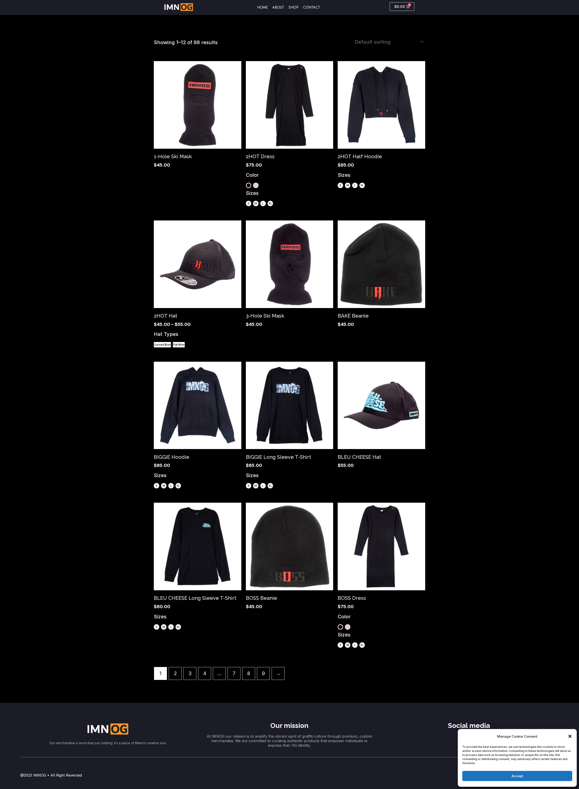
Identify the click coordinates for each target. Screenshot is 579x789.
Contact (311, 7)
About (278, 7)
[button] (570, 736)
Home (262, 7)
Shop (294, 7)
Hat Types (166, 334)
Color (252, 175)
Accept (517, 776)
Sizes (252, 193)
